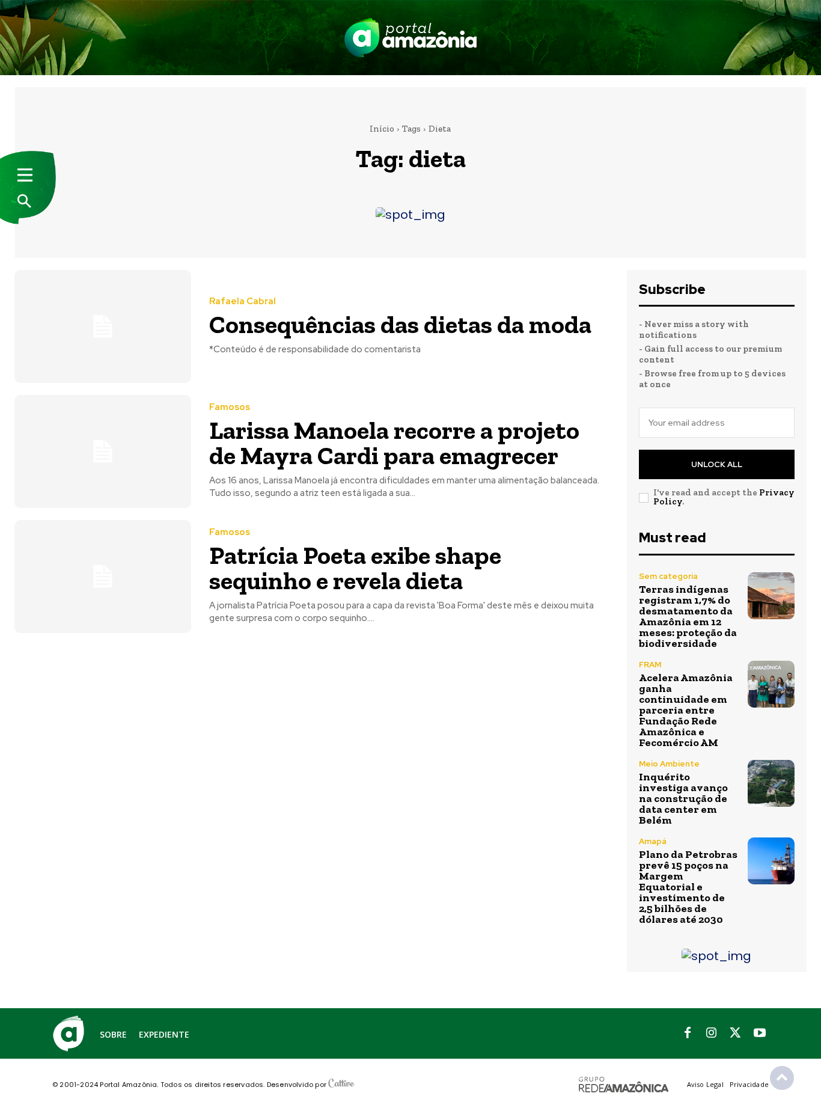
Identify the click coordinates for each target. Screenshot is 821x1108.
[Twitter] (736, 1033)
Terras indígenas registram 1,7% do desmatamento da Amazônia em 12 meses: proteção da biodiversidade (688, 616)
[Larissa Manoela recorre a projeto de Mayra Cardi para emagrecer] (102, 451)
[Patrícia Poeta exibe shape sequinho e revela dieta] (102, 576)
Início (382, 128)
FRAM (650, 665)
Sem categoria (668, 576)
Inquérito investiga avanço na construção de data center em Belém (683, 798)
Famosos (229, 407)
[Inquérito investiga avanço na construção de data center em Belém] (771, 783)
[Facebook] (688, 1033)
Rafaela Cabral (242, 301)
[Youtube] (760, 1033)
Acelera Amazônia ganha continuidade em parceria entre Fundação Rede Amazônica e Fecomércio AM (686, 710)
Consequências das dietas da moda (400, 324)
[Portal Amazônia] (410, 37)
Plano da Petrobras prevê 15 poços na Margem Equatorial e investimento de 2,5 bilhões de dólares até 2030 (688, 887)
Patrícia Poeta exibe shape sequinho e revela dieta (355, 568)
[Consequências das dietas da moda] (102, 326)
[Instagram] (712, 1033)
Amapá (653, 841)
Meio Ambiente (669, 764)
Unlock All (716, 464)
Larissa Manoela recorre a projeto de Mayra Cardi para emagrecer (394, 443)
